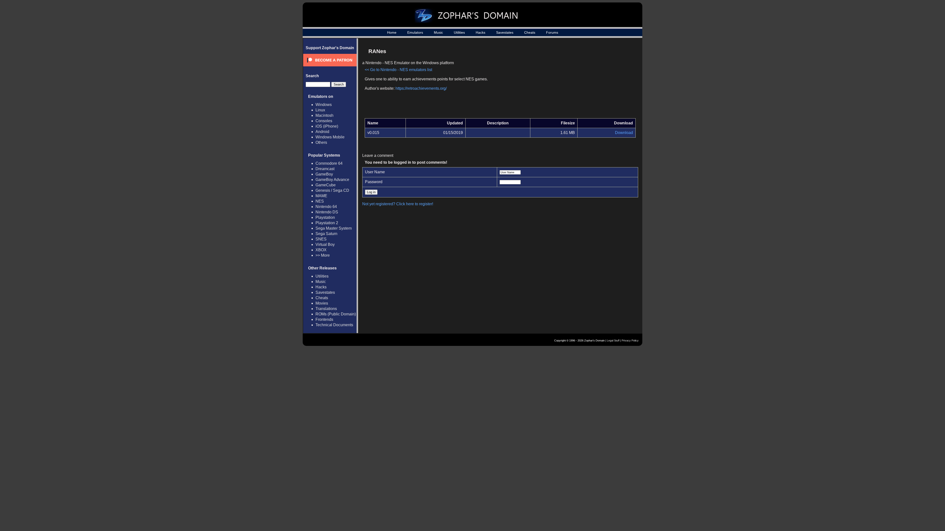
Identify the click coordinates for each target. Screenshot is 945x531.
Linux (320, 110)
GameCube (325, 185)
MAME (321, 196)
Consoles (323, 121)
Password (373, 182)
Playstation (325, 217)
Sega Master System (333, 228)
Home (391, 32)
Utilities (459, 32)
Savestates (504, 32)
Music (438, 32)
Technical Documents (334, 325)
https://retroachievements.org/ (421, 88)
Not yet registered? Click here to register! (397, 204)
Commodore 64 (329, 163)
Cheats (529, 32)
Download (624, 133)
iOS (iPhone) (326, 126)
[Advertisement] (594, 80)
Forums (552, 32)
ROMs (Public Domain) (335, 314)
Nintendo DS (326, 212)
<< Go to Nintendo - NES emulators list (398, 70)
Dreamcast (324, 169)
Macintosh (324, 115)
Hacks (480, 32)
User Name (375, 172)
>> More (322, 255)
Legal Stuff (613, 340)
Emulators (415, 32)
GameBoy (324, 174)
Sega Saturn (326, 234)
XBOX (321, 250)
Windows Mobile (330, 137)
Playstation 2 (326, 223)
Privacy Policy (630, 340)
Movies (321, 303)
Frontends (324, 319)
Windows (323, 105)
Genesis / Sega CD (332, 190)
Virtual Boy (325, 244)
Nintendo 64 (326, 207)
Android (322, 132)
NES (319, 201)
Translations (326, 309)
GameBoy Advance (332, 179)
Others (321, 142)
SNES (321, 239)
